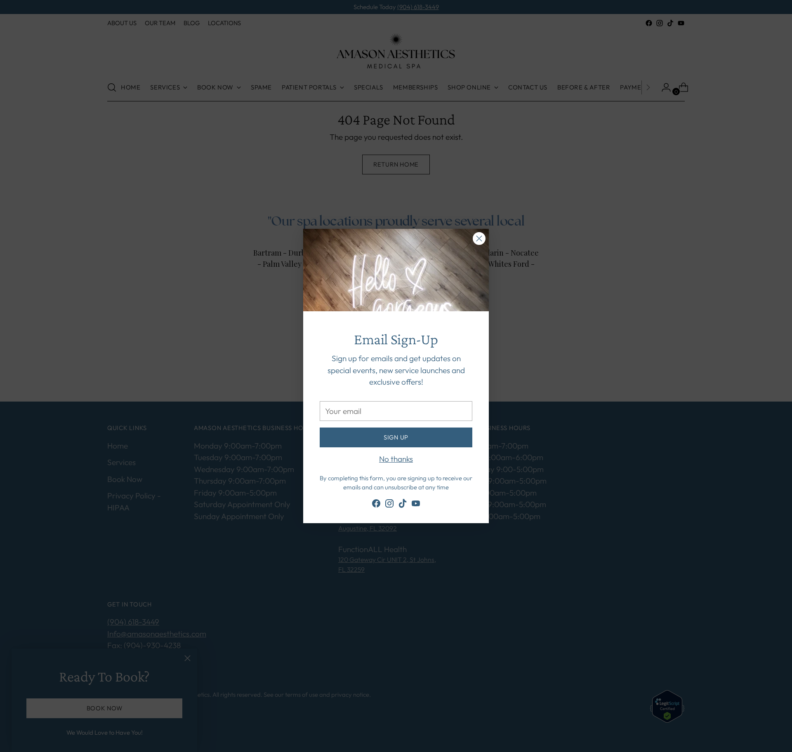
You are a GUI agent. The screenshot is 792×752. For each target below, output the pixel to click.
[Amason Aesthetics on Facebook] (376, 505)
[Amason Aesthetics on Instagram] (389, 505)
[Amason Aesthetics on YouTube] (416, 505)
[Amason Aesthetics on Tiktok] (403, 505)
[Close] (479, 238)
